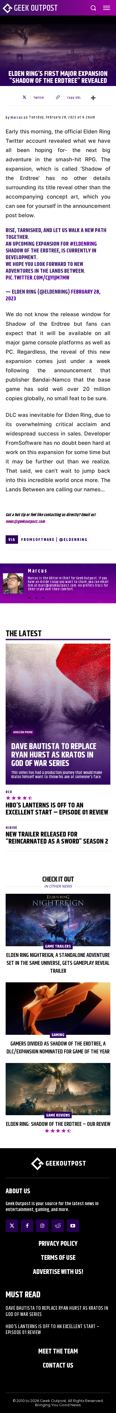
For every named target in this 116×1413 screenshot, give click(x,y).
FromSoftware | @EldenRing (54, 539)
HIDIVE (11, 828)
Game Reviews (58, 1115)
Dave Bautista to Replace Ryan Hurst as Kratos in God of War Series (53, 755)
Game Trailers (58, 946)
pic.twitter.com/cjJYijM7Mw (37, 278)
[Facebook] (27, 1226)
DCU (9, 792)
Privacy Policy (58, 1244)
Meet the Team (58, 1351)
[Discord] (29, 596)
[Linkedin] (36, 596)
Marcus (16, 117)
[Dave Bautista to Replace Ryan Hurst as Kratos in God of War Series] (58, 714)
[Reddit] (58, 1226)
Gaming (58, 1035)
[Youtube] (73, 1226)
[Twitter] (12, 1226)
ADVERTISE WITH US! (58, 1272)
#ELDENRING (83, 244)
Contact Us (58, 1366)
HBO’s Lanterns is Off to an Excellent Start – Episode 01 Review (57, 809)
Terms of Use (58, 1258)
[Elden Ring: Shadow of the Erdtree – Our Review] (58, 1089)
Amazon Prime (23, 732)
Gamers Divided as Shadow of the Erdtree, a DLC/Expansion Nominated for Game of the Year (58, 1048)
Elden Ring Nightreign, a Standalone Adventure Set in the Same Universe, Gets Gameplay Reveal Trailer (58, 963)
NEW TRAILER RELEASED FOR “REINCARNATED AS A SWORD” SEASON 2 (57, 838)
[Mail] (43, 596)
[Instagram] (42, 1226)
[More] (93, 98)
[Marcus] (13, 583)
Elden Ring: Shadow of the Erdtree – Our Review (58, 1124)
